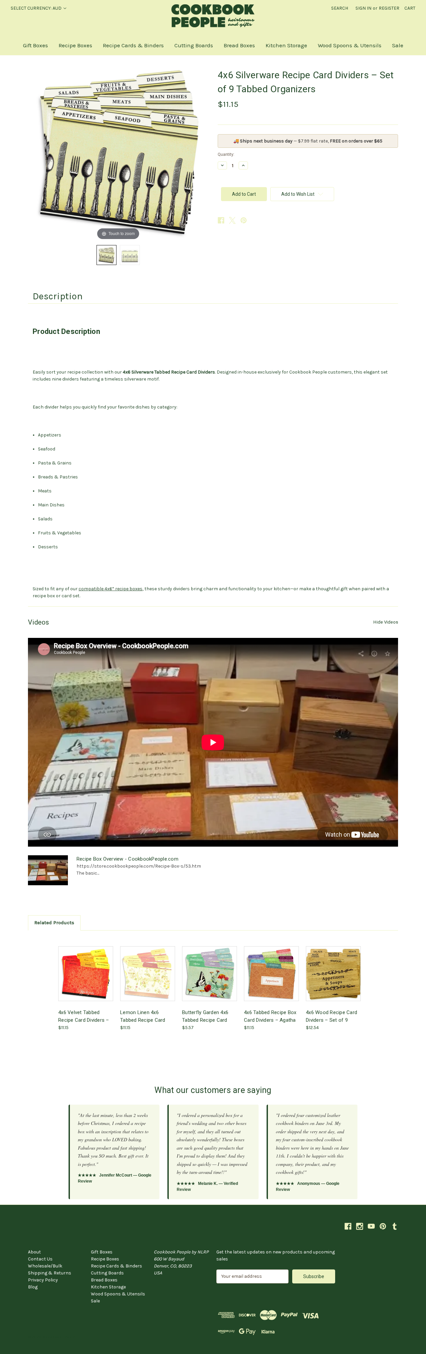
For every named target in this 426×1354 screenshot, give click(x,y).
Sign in (363, 8)
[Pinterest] (243, 220)
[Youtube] (371, 1226)
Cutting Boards (193, 45)
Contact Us (40, 1259)
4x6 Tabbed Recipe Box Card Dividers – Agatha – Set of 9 (270, 1016)
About (34, 1252)
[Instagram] (359, 1226)
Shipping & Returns (49, 1273)
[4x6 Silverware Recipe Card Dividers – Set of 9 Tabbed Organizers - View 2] (130, 255)
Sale (397, 45)
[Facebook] (221, 220)
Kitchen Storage (286, 45)
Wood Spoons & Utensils (349, 45)
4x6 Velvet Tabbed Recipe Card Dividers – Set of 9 (83, 1016)
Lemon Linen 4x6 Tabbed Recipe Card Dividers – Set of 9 (142, 1016)
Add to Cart (86, 979)
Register (389, 8)
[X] (232, 220)
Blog (33, 1287)
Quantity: (226, 154)
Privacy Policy (43, 1280)
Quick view (85, 967)
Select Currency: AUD (37, 8)
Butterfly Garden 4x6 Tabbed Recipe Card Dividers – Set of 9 (205, 1016)
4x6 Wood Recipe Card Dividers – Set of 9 (331, 1016)
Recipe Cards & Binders (133, 45)
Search (339, 8)
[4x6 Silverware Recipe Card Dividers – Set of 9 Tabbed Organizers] (106, 255)
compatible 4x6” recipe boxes (110, 589)
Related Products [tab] (54, 923)
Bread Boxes (239, 45)
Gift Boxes (35, 45)
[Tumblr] (394, 1226)
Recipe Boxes (75, 45)
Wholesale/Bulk (45, 1266)
